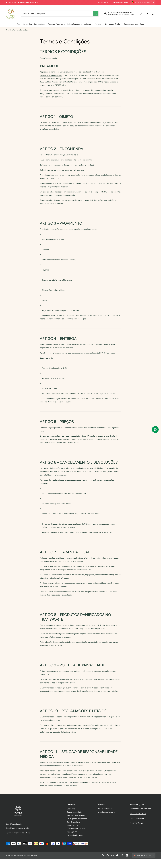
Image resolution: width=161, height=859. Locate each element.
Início (10, 30)
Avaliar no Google (136, 823)
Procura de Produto (137, 818)
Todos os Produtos (55, 24)
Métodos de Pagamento (76, 815)
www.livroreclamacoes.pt (50, 720)
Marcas (98, 24)
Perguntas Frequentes (120, 2)
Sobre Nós (104, 2)
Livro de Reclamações (75, 835)
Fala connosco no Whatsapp (140, 809)
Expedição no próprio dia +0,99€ (18, 833)
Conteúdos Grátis (112, 24)
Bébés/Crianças (73, 24)
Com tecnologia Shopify (30, 855)
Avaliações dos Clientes (76, 828)
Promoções (38, 24)
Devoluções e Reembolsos (77, 819)
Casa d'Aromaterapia (17, 855)
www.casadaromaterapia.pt (51, 75)
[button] (153, 13)
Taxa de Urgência (73, 822)
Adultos (87, 24)
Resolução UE (72, 832)
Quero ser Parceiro (105, 809)
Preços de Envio (73, 825)
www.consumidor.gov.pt (90, 729)
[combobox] (60, 13)
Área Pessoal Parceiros (106, 812)
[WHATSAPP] (147, 13)
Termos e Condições (20, 30)
